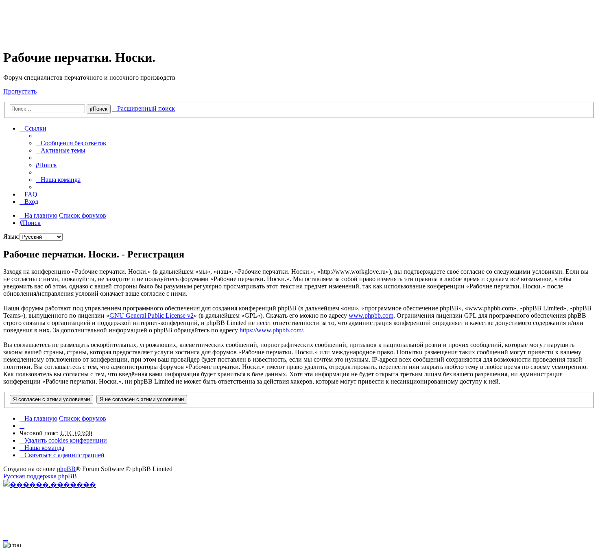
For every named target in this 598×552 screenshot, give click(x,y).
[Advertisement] (151, 21)
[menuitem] (71, 143)
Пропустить (20, 91)
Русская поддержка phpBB (40, 476)
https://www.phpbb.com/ (271, 330)
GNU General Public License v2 (151, 315)
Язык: (11, 236)
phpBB (66, 468)
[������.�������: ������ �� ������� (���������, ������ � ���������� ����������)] (49, 484)
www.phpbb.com (371, 315)
